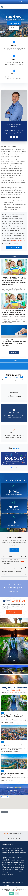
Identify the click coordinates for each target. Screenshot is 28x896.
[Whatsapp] (22, 2)
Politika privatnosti (14, 833)
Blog (3, 712)
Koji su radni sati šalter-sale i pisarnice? (12, 556)
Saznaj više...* (19, 890)
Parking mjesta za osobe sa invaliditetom (14, 835)
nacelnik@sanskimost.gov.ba (18, 240)
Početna (6, 833)
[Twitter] (20, 2)
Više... (14, 660)
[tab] (14, 256)
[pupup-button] (14, 653)
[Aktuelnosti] (14, 42)
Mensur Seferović (14, 125)
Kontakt (22, 561)
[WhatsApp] (13, 838)
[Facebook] (16, 2)
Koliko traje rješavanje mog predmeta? (11, 571)
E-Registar (14, 74)
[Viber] (16, 838)
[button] (11, 467)
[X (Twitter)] (11, 838)
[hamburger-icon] (25, 2)
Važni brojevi (5, 574)
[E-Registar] (14, 70)
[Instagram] (11, 137)
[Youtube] (18, 2)
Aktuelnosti (14, 45)
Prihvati (11, 893)
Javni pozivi (9, 285)
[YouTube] (19, 838)
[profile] (14, 122)
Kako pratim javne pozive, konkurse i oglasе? (13, 568)
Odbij (17, 893)
